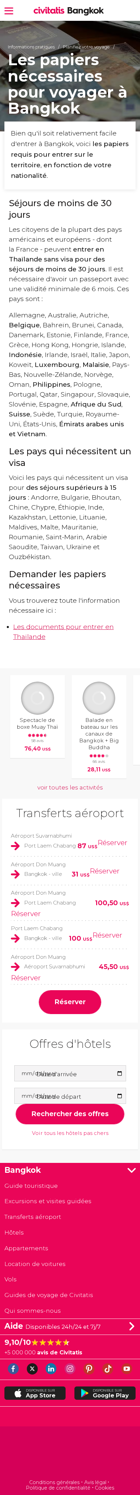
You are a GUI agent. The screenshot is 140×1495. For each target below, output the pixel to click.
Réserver (112, 842)
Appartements (26, 1248)
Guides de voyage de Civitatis (48, 1294)
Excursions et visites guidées (47, 1201)
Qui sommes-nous (32, 1310)
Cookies (104, 1488)
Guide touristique (31, 1185)
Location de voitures (35, 1263)
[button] (9, 10)
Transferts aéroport (70, 813)
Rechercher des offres (70, 1114)
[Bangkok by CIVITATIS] (51, 11)
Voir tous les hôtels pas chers (70, 1133)
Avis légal (95, 1482)
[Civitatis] (70, 1454)
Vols (10, 1279)
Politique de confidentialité (58, 1488)
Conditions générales (54, 1482)
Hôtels (14, 1232)
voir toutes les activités (70, 787)
